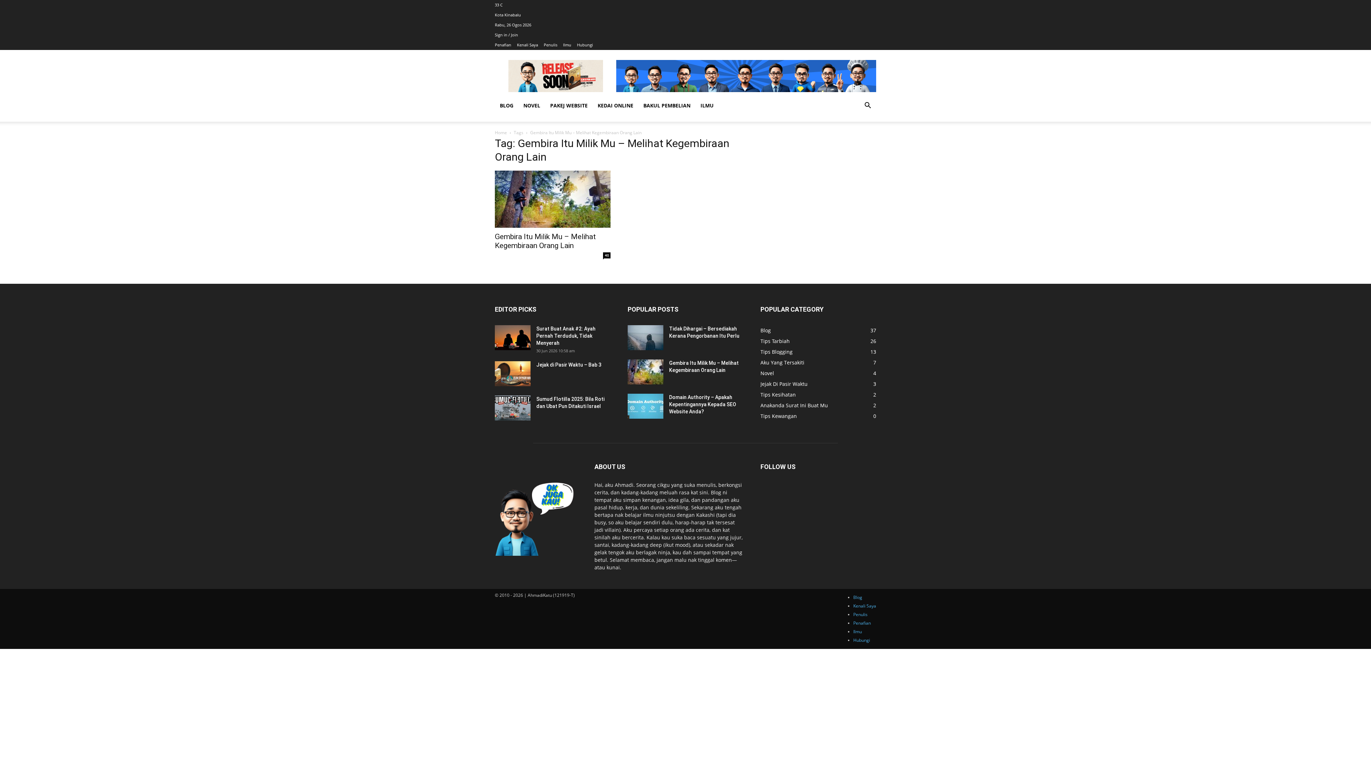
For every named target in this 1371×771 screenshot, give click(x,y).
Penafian (503, 44)
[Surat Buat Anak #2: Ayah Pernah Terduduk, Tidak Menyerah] (513, 337)
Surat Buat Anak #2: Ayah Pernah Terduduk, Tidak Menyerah (566, 336)
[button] (867, 106)
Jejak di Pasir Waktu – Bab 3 (568, 365)
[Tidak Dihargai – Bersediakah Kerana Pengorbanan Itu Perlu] (645, 337)
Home (501, 133)
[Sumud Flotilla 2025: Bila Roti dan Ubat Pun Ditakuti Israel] (513, 407)
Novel (531, 105)
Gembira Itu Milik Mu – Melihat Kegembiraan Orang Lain (545, 241)
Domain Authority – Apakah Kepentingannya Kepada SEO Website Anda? (702, 404)
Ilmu (567, 44)
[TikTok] (873, 4)
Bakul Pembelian (666, 105)
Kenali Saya (527, 44)
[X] (874, 4)
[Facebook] (871, 4)
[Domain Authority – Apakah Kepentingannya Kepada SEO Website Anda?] (645, 406)
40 (607, 255)
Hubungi (585, 44)
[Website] (875, 4)
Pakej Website (569, 105)
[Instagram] (872, 4)
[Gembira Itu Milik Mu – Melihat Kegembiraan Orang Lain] (553, 199)
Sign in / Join (506, 34)
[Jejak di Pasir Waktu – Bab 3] (513, 373)
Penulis (550, 44)
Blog (506, 105)
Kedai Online (615, 105)
